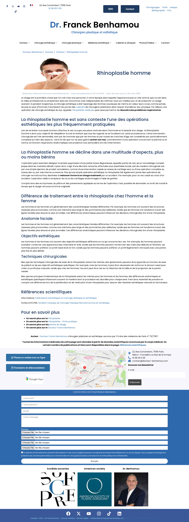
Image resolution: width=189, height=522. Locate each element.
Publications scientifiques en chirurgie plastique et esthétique (66, 298)
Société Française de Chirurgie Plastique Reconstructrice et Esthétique (73, 302)
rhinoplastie (54, 318)
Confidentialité (139, 518)
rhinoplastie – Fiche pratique (62, 321)
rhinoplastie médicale (83, 110)
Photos (24, 429)
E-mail (131, 370)
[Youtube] (18, 6)
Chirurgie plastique (71, 43)
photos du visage (57, 324)
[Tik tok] (16, 11)
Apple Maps (155, 518)
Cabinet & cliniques (126, 43)
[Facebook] (7, 6)
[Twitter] (13, 6)
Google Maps (148, 518)
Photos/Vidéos (146, 43)
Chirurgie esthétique (44, 43)
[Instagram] (24, 6)
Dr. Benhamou (131, 468)
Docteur (24, 43)
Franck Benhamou (94, 26)
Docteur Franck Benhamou (53, 336)
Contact (165, 43)
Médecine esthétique (98, 43)
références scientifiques (132, 345)
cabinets (80, 107)
